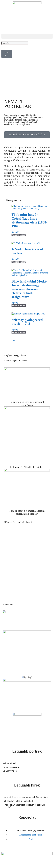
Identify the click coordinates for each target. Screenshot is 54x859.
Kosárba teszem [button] (19, 235)
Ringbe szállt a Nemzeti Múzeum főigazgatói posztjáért (27, 512)
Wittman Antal (9, 763)
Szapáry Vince (10, 771)
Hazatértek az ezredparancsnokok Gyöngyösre (27, 403)
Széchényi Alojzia (11, 767)
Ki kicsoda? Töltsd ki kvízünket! (27, 467)
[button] (27, 36)
